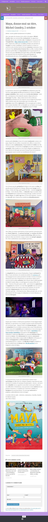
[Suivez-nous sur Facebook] (22, 519)
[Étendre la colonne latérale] (2, 18)
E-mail (26, 495)
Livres (17, 1)
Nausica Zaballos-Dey (13, 31)
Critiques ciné (5, 1)
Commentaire (10, 486)
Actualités (12, 1)
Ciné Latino (39, 1)
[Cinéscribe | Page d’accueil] (8, 8)
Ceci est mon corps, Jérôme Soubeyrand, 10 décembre (23, 471)
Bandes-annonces (25, 1)
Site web (9, 499)
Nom (8, 495)
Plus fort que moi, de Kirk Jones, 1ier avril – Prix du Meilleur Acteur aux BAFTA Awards (11, 472)
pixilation (35, 275)
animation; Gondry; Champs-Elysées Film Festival (20, 455)
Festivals (33, 1)
